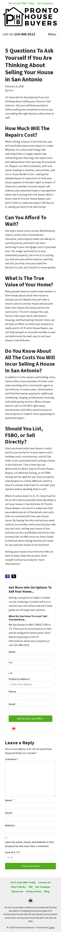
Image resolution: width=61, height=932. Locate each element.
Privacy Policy (34, 891)
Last (10, 673)
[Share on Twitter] (13, 576)
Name (12, 652)
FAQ (30, 887)
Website (10, 825)
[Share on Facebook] (7, 576)
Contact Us (44, 882)
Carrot (52, 927)
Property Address (20, 679)
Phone (12, 692)
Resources (17, 891)
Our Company (45, 3)
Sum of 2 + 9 (13, 852)
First (10, 662)
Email (13, 704)
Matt (11, 90)
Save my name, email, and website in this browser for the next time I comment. (29, 844)
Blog (46, 891)
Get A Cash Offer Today (21, 3)
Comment (11, 759)
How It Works (18, 887)
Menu (52, 34)
